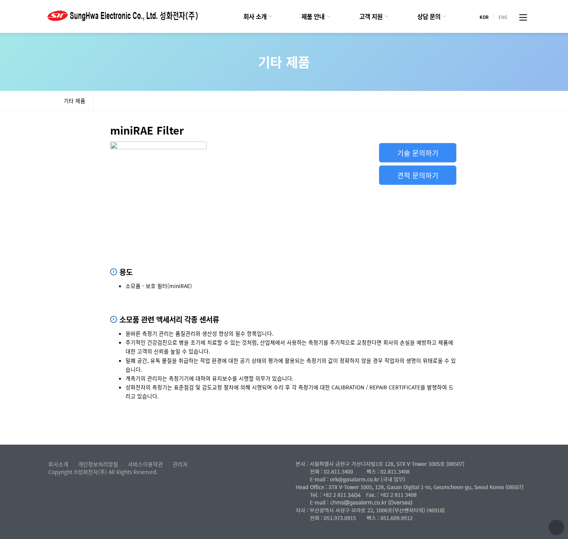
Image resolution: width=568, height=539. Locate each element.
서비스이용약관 (145, 464)
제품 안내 (313, 16)
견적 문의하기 (418, 175)
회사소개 (58, 464)
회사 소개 (255, 16)
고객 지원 (371, 16)
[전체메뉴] (523, 16)
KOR (484, 17)
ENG (502, 17)
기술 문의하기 (418, 153)
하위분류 (270, 16)
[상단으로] (556, 527)
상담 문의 (428, 16)
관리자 (180, 464)
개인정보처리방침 (98, 464)
